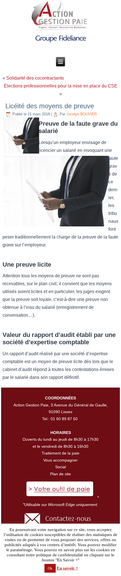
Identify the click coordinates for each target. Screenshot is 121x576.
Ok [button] (50, 568)
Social (60, 467)
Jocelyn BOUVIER (81, 114)
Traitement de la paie (60, 453)
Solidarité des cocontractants (35, 78)
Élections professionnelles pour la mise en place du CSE (60, 86)
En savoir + (67, 568)
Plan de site (60, 474)
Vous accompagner (60, 460)
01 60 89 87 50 (64, 419)
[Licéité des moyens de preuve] (21, 152)
